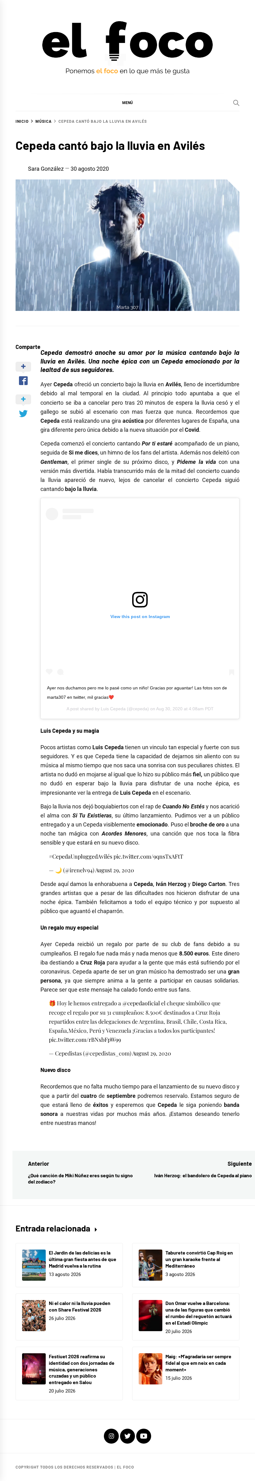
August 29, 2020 (114, 870)
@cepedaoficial (141, 1003)
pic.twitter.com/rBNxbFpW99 (85, 1039)
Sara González (46, 168)
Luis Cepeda (113, 708)
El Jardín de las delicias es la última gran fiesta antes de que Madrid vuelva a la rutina (82, 1259)
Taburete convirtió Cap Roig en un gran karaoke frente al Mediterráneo (199, 1259)
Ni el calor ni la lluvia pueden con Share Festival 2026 (79, 1306)
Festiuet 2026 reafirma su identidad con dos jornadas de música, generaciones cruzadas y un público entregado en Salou (81, 1369)
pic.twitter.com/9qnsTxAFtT (148, 856)
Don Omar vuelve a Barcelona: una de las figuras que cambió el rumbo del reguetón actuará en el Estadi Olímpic (198, 1312)
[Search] (236, 103)
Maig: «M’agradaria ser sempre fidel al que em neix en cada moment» (198, 1362)
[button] (127, 102)
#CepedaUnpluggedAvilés (80, 856)
